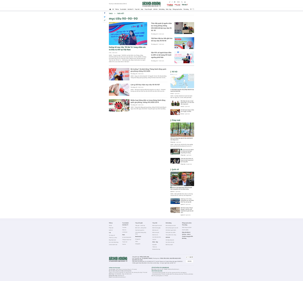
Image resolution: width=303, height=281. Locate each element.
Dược (142, 9)
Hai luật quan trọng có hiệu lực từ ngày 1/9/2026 (187, 110)
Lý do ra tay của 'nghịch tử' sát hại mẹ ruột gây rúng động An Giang (187, 151)
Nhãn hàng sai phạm (187, 227)
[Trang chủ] (110, 9)
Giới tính (155, 9)
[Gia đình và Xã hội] (170, 5)
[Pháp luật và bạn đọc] (177, 5)
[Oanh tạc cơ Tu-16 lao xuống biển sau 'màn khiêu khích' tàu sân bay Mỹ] (175, 201)
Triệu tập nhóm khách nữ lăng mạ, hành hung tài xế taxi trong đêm (187, 160)
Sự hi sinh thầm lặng (113, 242)
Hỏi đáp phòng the (170, 240)
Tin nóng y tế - (154, 34)
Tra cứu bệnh (123, 9)
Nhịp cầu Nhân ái (186, 232)
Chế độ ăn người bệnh (171, 230)
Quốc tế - (172, 191)
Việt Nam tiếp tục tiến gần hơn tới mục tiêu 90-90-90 (161, 39)
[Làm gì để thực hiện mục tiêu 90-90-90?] (119, 90)
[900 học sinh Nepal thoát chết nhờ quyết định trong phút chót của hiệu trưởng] (182, 179)
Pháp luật (176, 120)
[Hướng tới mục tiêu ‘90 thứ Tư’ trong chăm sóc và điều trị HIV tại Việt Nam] (128, 33)
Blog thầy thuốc (112, 240)
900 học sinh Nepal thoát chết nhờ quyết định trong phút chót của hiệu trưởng (181, 188)
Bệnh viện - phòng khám (140, 227)
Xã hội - (172, 93)
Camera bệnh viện (113, 244)
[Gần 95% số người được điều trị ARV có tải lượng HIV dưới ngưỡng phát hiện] (184, 57)
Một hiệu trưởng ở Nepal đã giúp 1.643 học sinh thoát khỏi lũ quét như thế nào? (187, 210)
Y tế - (110, 52)
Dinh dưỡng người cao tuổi (172, 227)
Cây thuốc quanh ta (139, 230)
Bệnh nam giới (155, 232)
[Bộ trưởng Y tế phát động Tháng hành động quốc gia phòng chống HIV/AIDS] (119, 74)
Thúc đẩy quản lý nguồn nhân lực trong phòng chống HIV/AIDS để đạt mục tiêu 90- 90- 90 (161, 26)
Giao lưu (124, 229)
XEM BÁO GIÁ (165, 267)
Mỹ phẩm (154, 244)
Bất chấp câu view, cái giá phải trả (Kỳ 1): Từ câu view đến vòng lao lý (187, 102)
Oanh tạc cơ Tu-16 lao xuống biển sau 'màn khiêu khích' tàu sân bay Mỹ (187, 200)
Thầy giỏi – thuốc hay (140, 225)
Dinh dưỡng (162, 9)
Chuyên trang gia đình (187, 236)
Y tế (113, 9)
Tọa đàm (124, 227)
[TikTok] (169, 2)
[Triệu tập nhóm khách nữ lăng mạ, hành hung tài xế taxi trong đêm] (175, 161)
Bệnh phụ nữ (155, 230)
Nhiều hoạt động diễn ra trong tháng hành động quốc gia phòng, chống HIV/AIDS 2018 (148, 101)
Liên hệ (189, 261)
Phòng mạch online (177, 9)
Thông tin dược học (126, 239)
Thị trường (186, 9)
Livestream (124, 232)
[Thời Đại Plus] (185, 5)
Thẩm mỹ (154, 246)
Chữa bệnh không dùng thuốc (140, 233)
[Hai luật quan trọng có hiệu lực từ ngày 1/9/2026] (175, 112)
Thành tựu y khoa (113, 237)
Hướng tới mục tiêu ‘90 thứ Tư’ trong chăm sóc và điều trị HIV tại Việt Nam (127, 48)
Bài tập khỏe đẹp (156, 249)
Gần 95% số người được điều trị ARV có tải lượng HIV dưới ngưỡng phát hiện (161, 55)
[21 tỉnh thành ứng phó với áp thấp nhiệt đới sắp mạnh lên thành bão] (182, 81)
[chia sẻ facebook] (105, 13)
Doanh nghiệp (185, 229)
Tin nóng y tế (112, 235)
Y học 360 (137, 9)
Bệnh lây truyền (169, 244)
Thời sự (117, 9)
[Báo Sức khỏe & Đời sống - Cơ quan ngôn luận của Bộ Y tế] (151, 4)
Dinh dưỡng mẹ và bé (171, 225)
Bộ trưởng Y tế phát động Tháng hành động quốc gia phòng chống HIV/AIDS (148, 70)
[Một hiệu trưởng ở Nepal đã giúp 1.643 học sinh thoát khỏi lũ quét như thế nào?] (175, 210)
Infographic (137, 243)
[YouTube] (190, 257)
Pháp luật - (173, 142)
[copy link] (105, 20)
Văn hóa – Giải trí (186, 234)
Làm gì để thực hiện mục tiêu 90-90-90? (145, 85)
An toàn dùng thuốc (126, 237)
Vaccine (124, 244)
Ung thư (154, 239)
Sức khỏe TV (130, 9)
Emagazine (137, 239)
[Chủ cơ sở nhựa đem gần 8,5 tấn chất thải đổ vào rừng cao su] (182, 130)
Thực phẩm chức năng (171, 234)
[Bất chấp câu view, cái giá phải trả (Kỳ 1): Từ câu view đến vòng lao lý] (175, 103)
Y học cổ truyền (148, 9)
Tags (111, 13)
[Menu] (191, 9)
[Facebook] (188, 257)
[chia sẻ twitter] (105, 17)
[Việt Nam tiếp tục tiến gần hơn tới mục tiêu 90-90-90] (184, 43)
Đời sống (184, 238)
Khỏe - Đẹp (168, 9)
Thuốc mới (124, 242)
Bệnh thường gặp (156, 227)
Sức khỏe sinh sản (170, 242)
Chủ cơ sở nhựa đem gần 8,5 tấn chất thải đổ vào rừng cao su (181, 139)
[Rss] (192, 257)
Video (136, 241)
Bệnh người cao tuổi (157, 225)
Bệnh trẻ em (155, 234)
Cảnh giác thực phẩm (170, 232)
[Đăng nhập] (185, 2)
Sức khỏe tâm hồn (156, 237)
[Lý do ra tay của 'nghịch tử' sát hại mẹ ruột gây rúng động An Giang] (175, 152)
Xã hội (174, 72)
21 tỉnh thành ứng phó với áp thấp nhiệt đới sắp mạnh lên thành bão (182, 90)
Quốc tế (175, 169)
